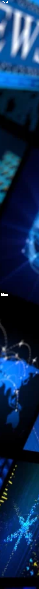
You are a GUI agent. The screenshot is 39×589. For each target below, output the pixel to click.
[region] (19, 294)
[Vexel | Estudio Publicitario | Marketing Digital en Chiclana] (9, 2)
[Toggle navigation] (36, 2)
